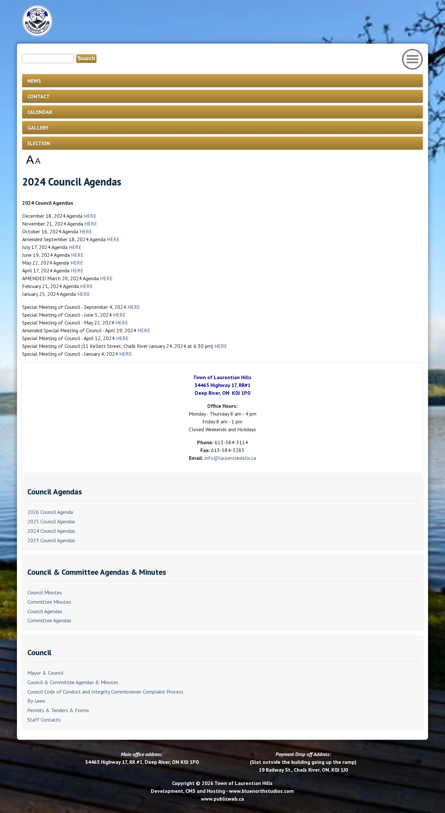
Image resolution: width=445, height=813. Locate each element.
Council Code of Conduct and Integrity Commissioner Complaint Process (105, 691)
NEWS (34, 80)
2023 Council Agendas (51, 540)
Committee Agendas (49, 620)
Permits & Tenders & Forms (58, 710)
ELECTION (38, 143)
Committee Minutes (49, 602)
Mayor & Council (45, 672)
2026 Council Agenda (50, 512)
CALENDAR (39, 112)
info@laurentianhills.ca (230, 458)
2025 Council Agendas (51, 521)
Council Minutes (44, 592)
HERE (90, 216)
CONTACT (38, 96)
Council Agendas (44, 611)
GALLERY (38, 127)
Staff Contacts (44, 719)
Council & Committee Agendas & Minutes (72, 682)
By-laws (36, 700)
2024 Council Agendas (51, 531)
